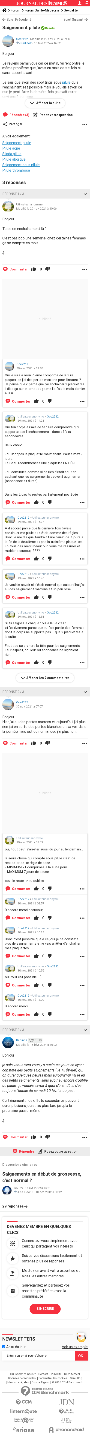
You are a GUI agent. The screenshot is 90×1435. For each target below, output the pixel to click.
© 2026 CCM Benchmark (67, 1382)
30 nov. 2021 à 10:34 (31, 932)
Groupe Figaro (40, 1382)
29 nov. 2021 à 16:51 (31, 616)
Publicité (56, 1374)
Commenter (18, 269)
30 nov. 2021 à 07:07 (29, 706)
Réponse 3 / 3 (13, 1030)
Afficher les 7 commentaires (47, 678)
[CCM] (23, 1402)
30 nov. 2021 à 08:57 (31, 903)
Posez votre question (56, 115)
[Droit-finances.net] (66, 1411)
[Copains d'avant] (23, 1420)
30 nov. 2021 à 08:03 (29, 842)
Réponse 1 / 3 (13, 194)
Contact (43, 1374)
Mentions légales (18, 1382)
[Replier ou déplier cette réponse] (85, 194)
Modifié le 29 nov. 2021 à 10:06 (36, 208)
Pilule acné (11, 148)
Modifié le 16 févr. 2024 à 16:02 (36, 1044)
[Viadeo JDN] (66, 1421)
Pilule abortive (14, 159)
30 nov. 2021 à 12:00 (31, 999)
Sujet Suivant (73, 19)
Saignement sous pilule (21, 165)
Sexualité (71, 10)
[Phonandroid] (66, 1430)
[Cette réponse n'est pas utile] (48, 269)
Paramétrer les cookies (53, 1378)
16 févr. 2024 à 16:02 (47, 43)
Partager (16, 124)
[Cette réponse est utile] (34, 269)
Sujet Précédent (19, 19)
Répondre (26, 1151)
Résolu (50, 28)
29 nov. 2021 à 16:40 (31, 578)
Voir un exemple (75, 1347)
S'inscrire (45, 1308)
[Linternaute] (23, 1411)
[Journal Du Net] (66, 1402)
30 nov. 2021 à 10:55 (31, 970)
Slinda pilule (11, 154)
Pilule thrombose (16, 170)
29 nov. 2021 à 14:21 (31, 420)
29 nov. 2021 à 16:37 (31, 521)
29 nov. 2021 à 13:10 (29, 368)
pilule (66, 82)
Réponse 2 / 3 (13, 692)
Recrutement (72, 1374)
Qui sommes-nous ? (23, 1374)
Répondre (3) (19, 115)
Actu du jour (15, 1347)
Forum (15, 10)
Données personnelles (22, 1378)
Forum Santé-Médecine (42, 10)
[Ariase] (23, 1429)
